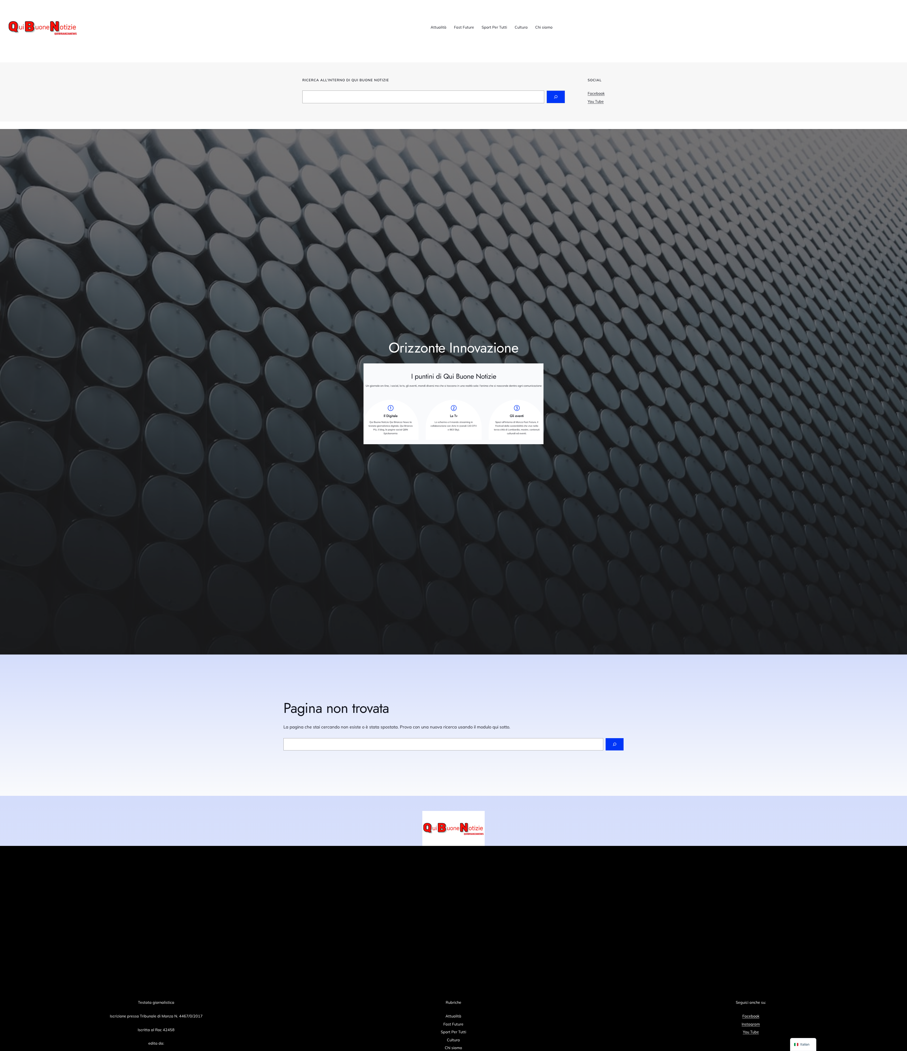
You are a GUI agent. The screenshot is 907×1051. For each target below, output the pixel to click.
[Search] (556, 96)
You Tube (596, 101)
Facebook (596, 93)
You (746, 1031)
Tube (754, 1031)
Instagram (751, 1024)
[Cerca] (615, 744)
